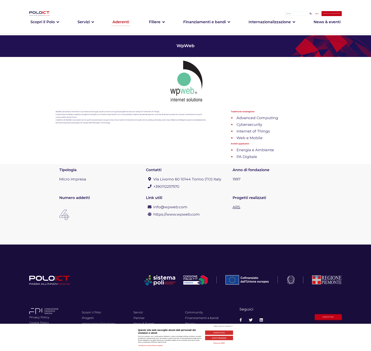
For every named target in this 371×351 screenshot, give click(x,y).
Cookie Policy (39, 323)
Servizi (83, 22)
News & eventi (327, 22)
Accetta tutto (219, 332)
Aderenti (120, 22)
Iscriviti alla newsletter (331, 13)
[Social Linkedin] (261, 320)
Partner (139, 318)
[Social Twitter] (251, 320)
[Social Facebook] (241, 320)
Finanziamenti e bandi (204, 22)
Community (194, 312)
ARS (236, 207)
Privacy (190, 323)
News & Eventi (143, 323)
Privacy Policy (39, 317)
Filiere (154, 22)
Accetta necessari (219, 338)
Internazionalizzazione (269, 22)
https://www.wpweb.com (176, 214)
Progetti (88, 318)
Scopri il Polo (42, 22)
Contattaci (328, 317)
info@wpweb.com (170, 207)
